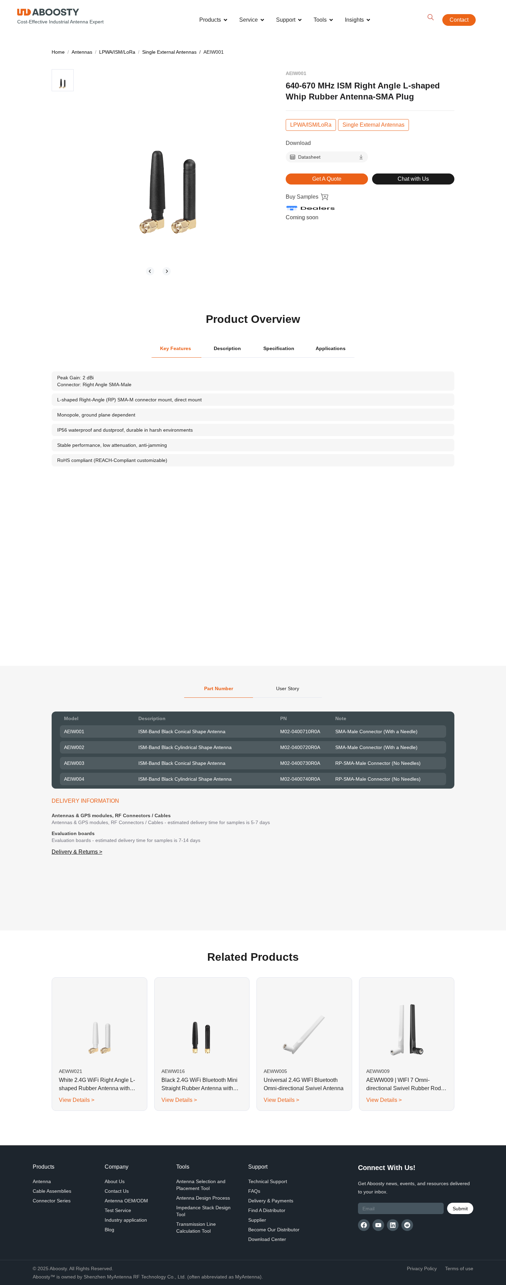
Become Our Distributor (273, 1229)
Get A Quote (326, 179)
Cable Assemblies (52, 1191)
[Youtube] (378, 1225)
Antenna (42, 1181)
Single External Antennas (169, 52)
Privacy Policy (422, 1268)
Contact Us (117, 1191)
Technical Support (267, 1181)
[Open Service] (262, 20)
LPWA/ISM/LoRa (117, 52)
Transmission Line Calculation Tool (196, 1227)
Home (58, 52)
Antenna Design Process (203, 1198)
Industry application (126, 1220)
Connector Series (52, 1200)
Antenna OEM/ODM (126, 1200)
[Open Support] (300, 20)
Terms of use (459, 1268)
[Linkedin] (393, 1225)
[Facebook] (364, 1225)
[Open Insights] (368, 20)
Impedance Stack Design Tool (203, 1211)
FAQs (254, 1191)
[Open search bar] (430, 17)
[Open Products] (225, 20)
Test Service (118, 1210)
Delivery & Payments (270, 1200)
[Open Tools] (331, 20)
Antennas (82, 52)
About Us (115, 1181)
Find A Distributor (266, 1210)
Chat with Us (413, 179)
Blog (109, 1229)
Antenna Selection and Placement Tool (200, 1185)
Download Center (267, 1239)
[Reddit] (407, 1225)
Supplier (257, 1220)
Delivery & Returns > (77, 852)
